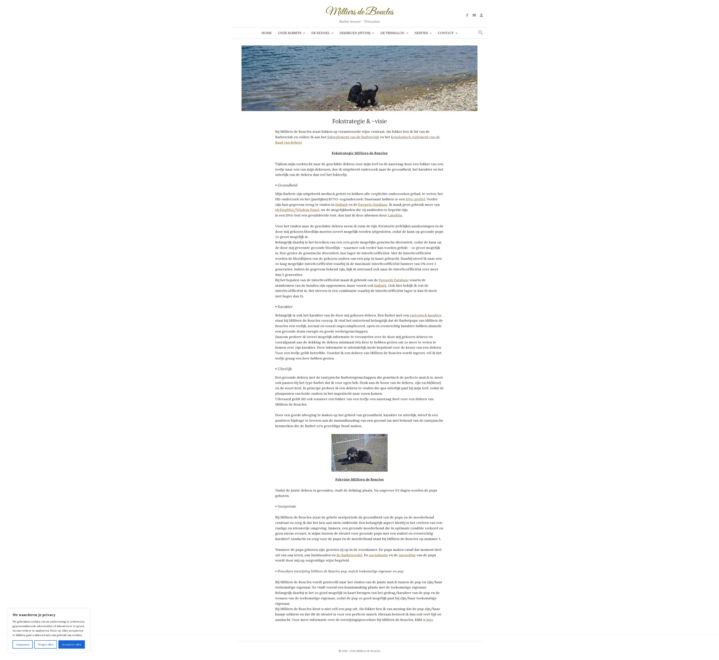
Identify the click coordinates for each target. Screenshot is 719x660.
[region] (48, 631)
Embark (341, 204)
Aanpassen (22, 644)
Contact (446, 33)
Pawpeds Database (394, 280)
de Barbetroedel (349, 555)
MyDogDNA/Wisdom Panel (297, 210)
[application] (303, 33)
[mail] (474, 15)
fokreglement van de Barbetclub (353, 137)
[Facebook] (467, 15)
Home (267, 33)
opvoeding (407, 555)
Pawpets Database (372, 204)
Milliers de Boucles (359, 12)
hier (429, 619)
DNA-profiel (415, 199)
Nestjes (421, 33)
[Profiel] (481, 15)
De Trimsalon (392, 33)
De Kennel (320, 33)
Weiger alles (45, 644)
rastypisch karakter (426, 315)
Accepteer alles (71, 644)
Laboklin (395, 215)
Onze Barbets (289, 33)
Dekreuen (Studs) (355, 33)
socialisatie (378, 555)
